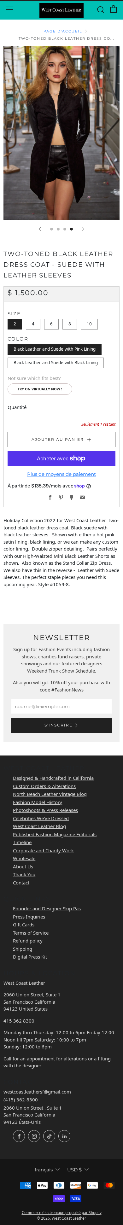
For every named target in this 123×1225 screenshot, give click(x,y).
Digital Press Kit (30, 957)
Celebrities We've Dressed (41, 818)
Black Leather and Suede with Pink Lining (55, 349)
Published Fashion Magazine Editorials (55, 834)
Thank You (24, 874)
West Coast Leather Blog (39, 826)
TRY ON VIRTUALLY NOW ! (40, 389)
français (44, 1170)
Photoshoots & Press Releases (45, 810)
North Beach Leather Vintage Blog (50, 794)
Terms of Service (31, 933)
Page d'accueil (63, 31)
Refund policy (28, 940)
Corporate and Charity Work (43, 850)
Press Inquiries (29, 916)
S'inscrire (58, 725)
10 (89, 324)
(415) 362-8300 (20, 1099)
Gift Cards (23, 924)
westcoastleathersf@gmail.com (37, 1091)
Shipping (22, 949)
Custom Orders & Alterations (44, 786)
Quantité (17, 407)
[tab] (51, 229)
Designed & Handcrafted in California (53, 778)
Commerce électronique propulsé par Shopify (62, 1212)
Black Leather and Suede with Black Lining (56, 362)
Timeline (22, 842)
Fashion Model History (37, 802)
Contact (21, 882)
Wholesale (24, 858)
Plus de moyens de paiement (61, 474)
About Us (23, 866)
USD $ (74, 1170)
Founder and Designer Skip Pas (47, 908)
